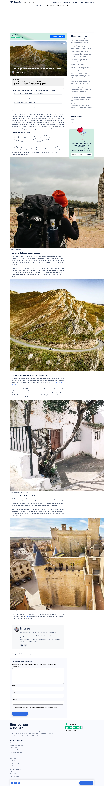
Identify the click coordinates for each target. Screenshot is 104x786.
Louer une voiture (14, 750)
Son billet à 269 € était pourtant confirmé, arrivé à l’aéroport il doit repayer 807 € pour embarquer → (80, 75)
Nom (13, 685)
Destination (16, 654)
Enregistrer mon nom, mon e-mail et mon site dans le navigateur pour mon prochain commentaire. (35, 708)
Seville (26, 395)
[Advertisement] (52, 19)
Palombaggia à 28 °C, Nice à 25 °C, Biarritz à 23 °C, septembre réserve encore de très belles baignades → (81, 46)
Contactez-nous (14, 771)
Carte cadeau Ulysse (68, 2)
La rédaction (13, 758)
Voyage (41, 5)
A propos (12, 760)
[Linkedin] (21, 645)
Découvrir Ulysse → (86, 783)
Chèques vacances (15, 747)
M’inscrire (88, 154)
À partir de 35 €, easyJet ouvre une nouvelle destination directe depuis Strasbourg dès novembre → (81, 68)
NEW (72, 122)
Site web (14, 699)
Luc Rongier (25, 628)
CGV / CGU (13, 774)
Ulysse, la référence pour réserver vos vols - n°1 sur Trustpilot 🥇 (29, 35)
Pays (31, 654)
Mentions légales (14, 776)
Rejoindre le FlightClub (16, 752)
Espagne (27, 616)
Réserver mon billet (57, 36)
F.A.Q (11, 765)
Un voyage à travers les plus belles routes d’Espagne (37, 68)
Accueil (37, 5)
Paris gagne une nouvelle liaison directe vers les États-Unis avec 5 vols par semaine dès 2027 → (80, 40)
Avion (72, 119)
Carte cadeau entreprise (16, 745)
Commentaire (16, 666)
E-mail (14, 692)
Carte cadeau (13, 742)
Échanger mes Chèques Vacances (84, 2)
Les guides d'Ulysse (15, 763)
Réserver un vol (57, 2)
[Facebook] (25, 645)
